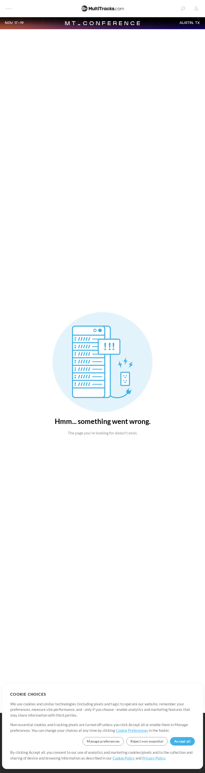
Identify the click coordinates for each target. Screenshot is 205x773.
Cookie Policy (123, 758)
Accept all (182, 741)
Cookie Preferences (132, 730)
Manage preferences (103, 741)
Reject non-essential (146, 741)
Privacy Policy (153, 758)
